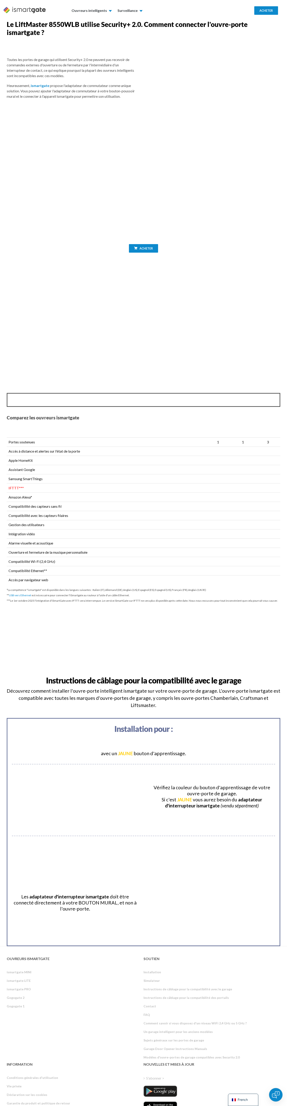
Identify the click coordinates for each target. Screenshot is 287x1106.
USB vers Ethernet (20, 595)
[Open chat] (276, 1095)
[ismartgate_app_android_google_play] (160, 1091)
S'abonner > (155, 1078)
